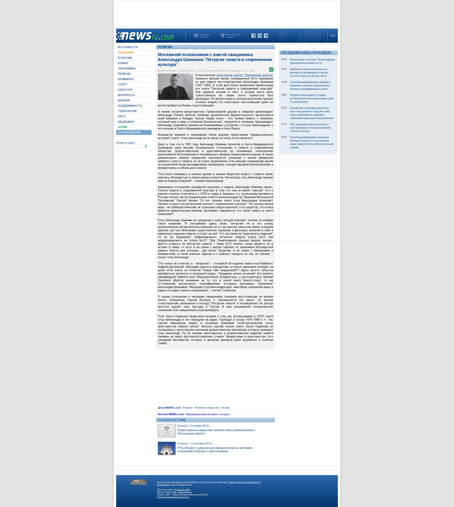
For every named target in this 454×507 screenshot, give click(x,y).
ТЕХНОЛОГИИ (127, 111)
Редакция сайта (182, 490)
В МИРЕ (123, 63)
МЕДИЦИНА (126, 121)
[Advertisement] (227, 13)
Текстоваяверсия (205, 36)
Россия (225, 407)
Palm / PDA (170, 492)
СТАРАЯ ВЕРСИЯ (129, 132)
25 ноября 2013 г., (200, 425)
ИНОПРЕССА (126, 95)
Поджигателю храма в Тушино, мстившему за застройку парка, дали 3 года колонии (312, 98)
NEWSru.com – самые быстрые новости (177, 495)
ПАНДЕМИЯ (126, 52)
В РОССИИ (125, 58)
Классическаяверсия (233, 36)
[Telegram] (266, 36)
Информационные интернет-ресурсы (208, 414)
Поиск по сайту (125, 142)
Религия (165, 47)
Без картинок (185, 492)
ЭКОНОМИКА (127, 68)
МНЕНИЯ (124, 100)
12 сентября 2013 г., (202, 443)
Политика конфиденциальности (173, 497)
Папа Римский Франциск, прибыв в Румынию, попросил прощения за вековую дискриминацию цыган (310, 85)
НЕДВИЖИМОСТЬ (130, 105)
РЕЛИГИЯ (124, 74)
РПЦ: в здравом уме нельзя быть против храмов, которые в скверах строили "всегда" (310, 127)
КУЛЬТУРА (125, 90)
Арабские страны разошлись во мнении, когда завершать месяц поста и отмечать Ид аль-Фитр (309, 72)
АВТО (122, 116)
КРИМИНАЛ (126, 79)
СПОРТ (123, 84)
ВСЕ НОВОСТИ (127, 47)
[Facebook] (253, 36)
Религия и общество (207, 407)
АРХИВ (122, 127)
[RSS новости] (260, 36)
